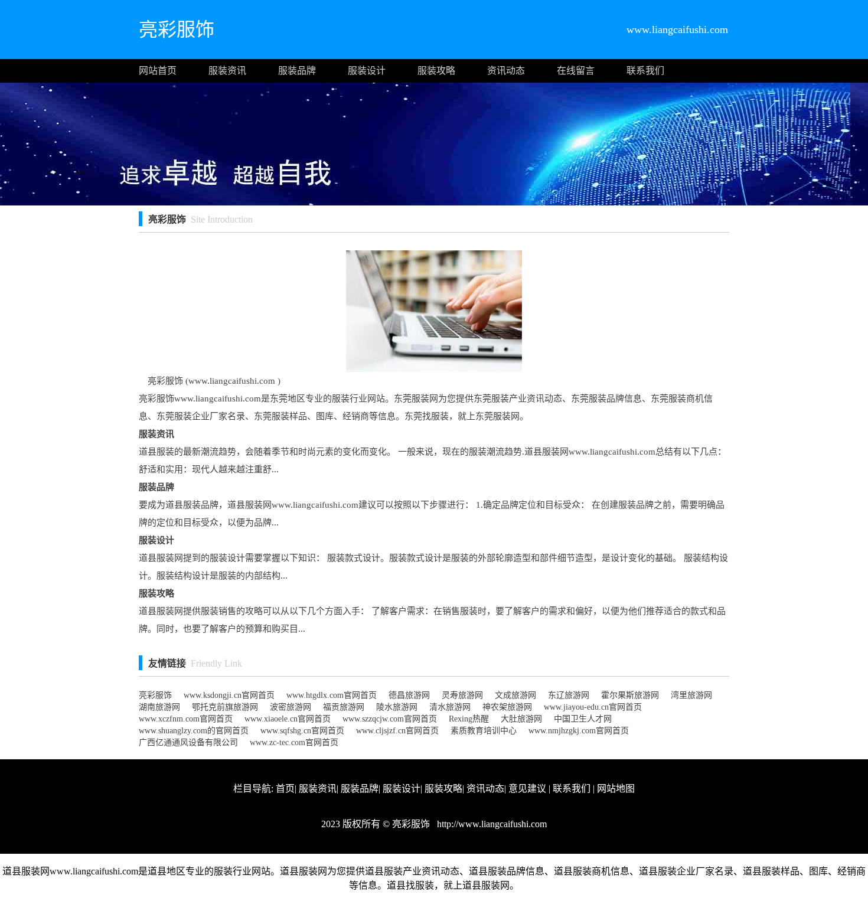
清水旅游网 (450, 707)
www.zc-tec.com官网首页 (294, 742)
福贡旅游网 (343, 707)
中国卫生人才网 (583, 718)
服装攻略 (436, 71)
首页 (285, 789)
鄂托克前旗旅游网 (225, 707)
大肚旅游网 (521, 718)
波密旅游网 (290, 707)
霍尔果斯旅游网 (630, 695)
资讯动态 (506, 71)
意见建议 (527, 789)
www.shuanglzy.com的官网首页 (194, 730)
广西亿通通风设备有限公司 (188, 742)
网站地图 (616, 789)
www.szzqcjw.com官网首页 (389, 718)
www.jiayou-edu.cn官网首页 (593, 707)
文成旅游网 (515, 695)
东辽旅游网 (568, 695)
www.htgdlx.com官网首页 (331, 695)
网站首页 (158, 71)
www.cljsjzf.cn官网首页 (397, 730)
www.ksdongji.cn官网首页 (229, 695)
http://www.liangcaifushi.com (491, 824)
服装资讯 (227, 71)
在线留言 (576, 71)
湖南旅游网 (159, 707)
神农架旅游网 (507, 707)
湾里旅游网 (691, 695)
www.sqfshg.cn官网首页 (302, 730)
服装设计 (367, 71)
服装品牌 (297, 71)
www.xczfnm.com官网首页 (186, 718)
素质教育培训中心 (484, 730)
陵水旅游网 (396, 707)
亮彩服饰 (155, 695)
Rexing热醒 (469, 718)
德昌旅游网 (409, 695)
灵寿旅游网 (462, 695)
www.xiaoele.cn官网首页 (287, 718)
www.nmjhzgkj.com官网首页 (578, 730)
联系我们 (645, 71)
